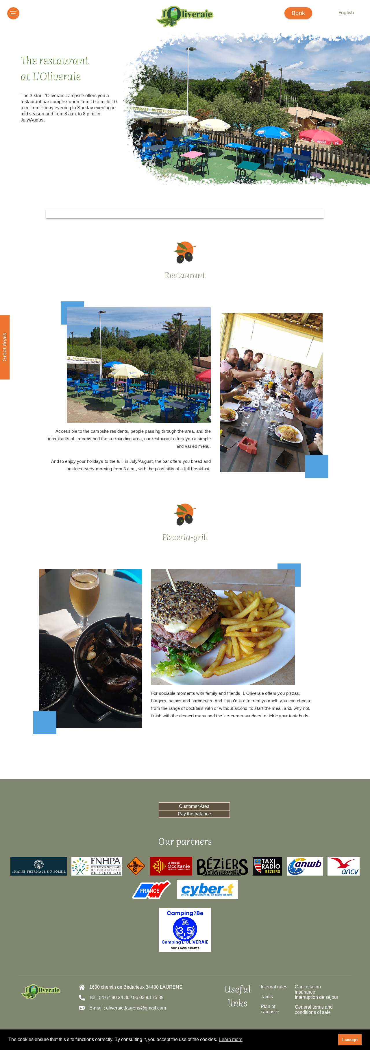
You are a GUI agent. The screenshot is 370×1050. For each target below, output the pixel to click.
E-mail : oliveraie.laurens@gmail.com (127, 1007)
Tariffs (267, 996)
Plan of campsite (270, 1009)
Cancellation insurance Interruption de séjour (316, 992)
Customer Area (194, 806)
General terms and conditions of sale (314, 1010)
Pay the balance (194, 813)
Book (298, 13)
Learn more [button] (231, 1039)
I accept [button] (350, 1039)
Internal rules (274, 986)
